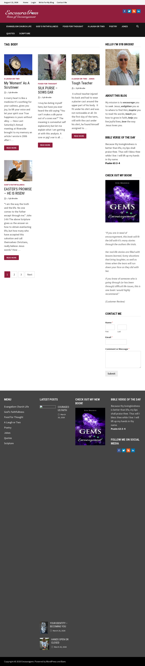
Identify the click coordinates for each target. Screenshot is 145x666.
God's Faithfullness (14, 184)
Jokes (124, 26)
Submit (111, 373)
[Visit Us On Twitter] (129, 11)
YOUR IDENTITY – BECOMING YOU (58, 625)
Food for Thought (73, 26)
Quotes (10, 33)
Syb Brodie (13, 92)
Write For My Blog (46, 2)
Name (109, 322)
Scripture (24, 33)
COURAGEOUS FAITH (63, 408)
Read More (11, 147)
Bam (63, 661)
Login (33, 2)
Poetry (113, 26)
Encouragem (58, 12)
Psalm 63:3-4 (112, 163)
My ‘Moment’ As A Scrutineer (17, 85)
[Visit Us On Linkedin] (138, 11)
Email (109, 337)
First (106, 332)
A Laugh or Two (96, 26)
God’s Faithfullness (47, 26)
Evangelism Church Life (18, 26)
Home (25, 2)
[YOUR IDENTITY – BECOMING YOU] (44, 623)
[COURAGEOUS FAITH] (48, 407)
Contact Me (62, 2)
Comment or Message (117, 348)
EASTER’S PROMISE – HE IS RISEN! (18, 191)
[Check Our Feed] (134, 11)
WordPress (51, 661)
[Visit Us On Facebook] (124, 11)
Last (119, 332)
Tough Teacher (82, 83)
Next (29, 274)
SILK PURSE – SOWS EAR (47, 90)
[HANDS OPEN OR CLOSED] (44, 639)
